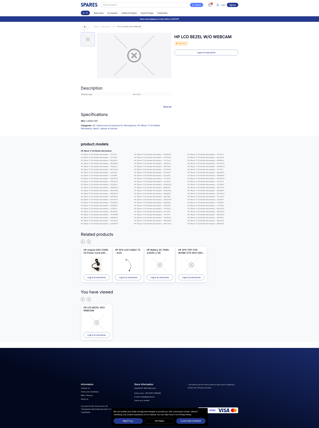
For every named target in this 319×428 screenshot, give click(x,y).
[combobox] (152, 5)
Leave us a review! (142, 400)
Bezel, (96, 128)
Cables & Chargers (129, 13)
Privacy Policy (185, 414)
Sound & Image (147, 13)
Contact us (85, 388)
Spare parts (99, 13)
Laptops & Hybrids (108, 128)
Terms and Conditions (90, 392)
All (87, 13)
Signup (232, 5)
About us (84, 399)
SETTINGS (159, 421)
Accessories (112, 13)
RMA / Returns (87, 395)
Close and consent (190, 421)
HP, (94, 125)
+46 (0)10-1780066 (153, 393)
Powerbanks (162, 13)
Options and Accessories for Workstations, (116, 125)
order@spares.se (147, 397)
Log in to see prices (206, 52)
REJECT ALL (128, 421)
